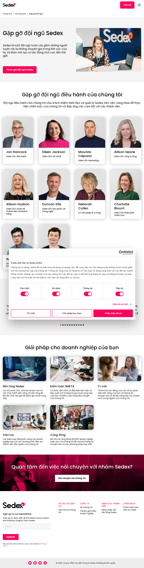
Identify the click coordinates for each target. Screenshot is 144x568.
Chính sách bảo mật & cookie (131, 508)
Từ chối (31, 313)
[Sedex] (9, 5)
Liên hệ (127, 4)
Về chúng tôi (20, 14)
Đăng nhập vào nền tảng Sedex (109, 511)
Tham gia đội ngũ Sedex (19, 69)
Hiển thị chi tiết (120, 304)
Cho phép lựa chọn (72, 313)
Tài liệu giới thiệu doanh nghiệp (88, 512)
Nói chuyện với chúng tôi (72, 478)
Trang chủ (7, 14)
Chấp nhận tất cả (113, 313)
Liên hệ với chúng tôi (67, 511)
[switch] (56, 294)
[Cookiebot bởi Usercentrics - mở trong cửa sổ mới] (121, 252)
